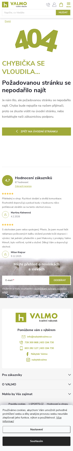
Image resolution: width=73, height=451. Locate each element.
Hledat (63, 12)
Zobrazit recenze (23, 186)
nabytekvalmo (39, 359)
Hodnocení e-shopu (57, 404)
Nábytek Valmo (39, 354)
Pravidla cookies (16, 404)
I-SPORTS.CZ (36, 404)
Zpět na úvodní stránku (39, 131)
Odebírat (60, 280)
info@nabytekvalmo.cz (39, 336)
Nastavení (36, 429)
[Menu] (68, 4)
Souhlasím (36, 441)
